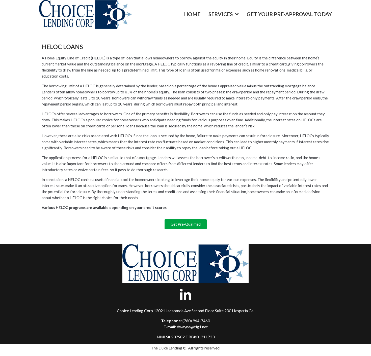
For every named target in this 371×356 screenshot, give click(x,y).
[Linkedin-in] (185, 295)
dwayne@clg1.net (192, 326)
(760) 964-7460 (196, 320)
